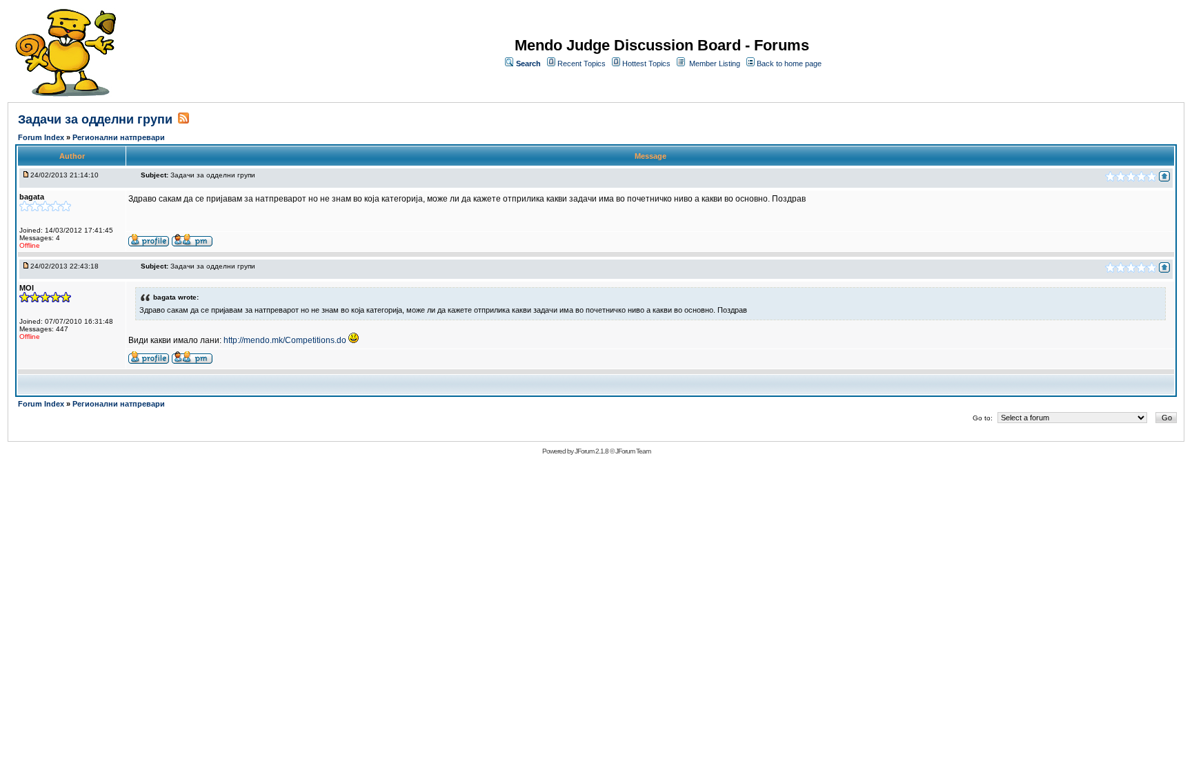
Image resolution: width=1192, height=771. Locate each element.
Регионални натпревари (118, 137)
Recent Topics (581, 63)
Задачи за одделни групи (95, 119)
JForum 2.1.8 (591, 451)
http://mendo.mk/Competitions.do (284, 340)
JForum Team (632, 451)
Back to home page (789, 63)
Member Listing (714, 63)
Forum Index (42, 137)
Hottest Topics (646, 63)
